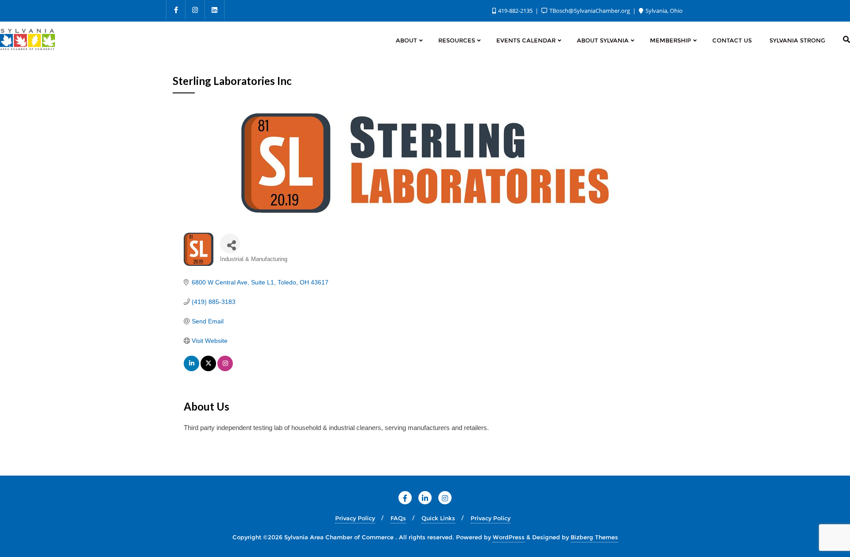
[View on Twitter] (208, 369)
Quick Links (438, 518)
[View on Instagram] (225, 369)
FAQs (398, 518)
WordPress (509, 537)
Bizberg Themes (594, 537)
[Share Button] (230, 244)
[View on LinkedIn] (191, 369)
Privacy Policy (355, 518)
